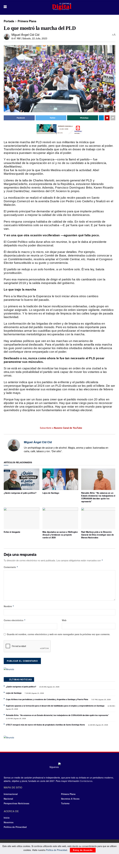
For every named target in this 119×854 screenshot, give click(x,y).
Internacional (11, 794)
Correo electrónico (15, 620)
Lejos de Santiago (50, 492)
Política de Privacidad (15, 827)
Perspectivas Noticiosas (16, 803)
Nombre (9, 606)
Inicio (7, 817)
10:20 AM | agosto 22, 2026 (49, 687)
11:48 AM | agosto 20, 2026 (98, 725)
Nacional (8, 798)
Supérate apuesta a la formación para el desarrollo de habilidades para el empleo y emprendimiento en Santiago (55, 705)
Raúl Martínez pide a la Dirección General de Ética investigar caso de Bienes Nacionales (97, 534)
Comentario (11, 567)
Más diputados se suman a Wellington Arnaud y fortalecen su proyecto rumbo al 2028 (60, 534)
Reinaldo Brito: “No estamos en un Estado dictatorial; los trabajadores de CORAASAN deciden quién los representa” (98, 497)
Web (64, 620)
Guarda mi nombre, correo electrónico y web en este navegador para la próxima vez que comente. (58, 634)
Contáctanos (86, 780)
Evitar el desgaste (12, 531)
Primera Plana (27, 21)
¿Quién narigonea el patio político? (20, 492)
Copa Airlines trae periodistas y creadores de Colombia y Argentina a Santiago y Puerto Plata (47, 699)
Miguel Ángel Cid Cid (25, 34)
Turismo (65, 803)
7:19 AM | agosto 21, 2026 (34, 693)
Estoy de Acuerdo (83, 850)
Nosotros (8, 822)
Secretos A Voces (70, 798)
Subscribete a (60, 427)
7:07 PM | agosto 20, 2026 (101, 699)
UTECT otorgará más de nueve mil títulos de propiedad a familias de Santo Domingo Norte (45, 724)
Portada (9, 21)
